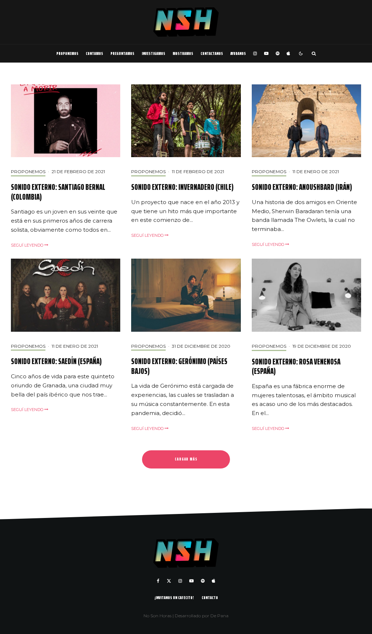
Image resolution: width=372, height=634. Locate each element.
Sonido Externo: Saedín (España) (56, 361)
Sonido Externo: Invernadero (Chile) (182, 187)
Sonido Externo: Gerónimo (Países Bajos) (179, 366)
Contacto (210, 597)
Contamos (94, 53)
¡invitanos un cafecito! (174, 597)
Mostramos (183, 53)
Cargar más (186, 459)
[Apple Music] (288, 53)
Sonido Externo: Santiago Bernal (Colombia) (58, 192)
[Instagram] (255, 53)
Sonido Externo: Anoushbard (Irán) (302, 187)
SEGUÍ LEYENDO (27, 245)
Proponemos (67, 53)
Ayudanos (238, 53)
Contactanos (212, 53)
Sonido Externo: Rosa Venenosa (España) (296, 366)
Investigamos (153, 53)
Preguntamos (122, 53)
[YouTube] (266, 53)
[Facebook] (158, 581)
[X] (169, 581)
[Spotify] (277, 53)
